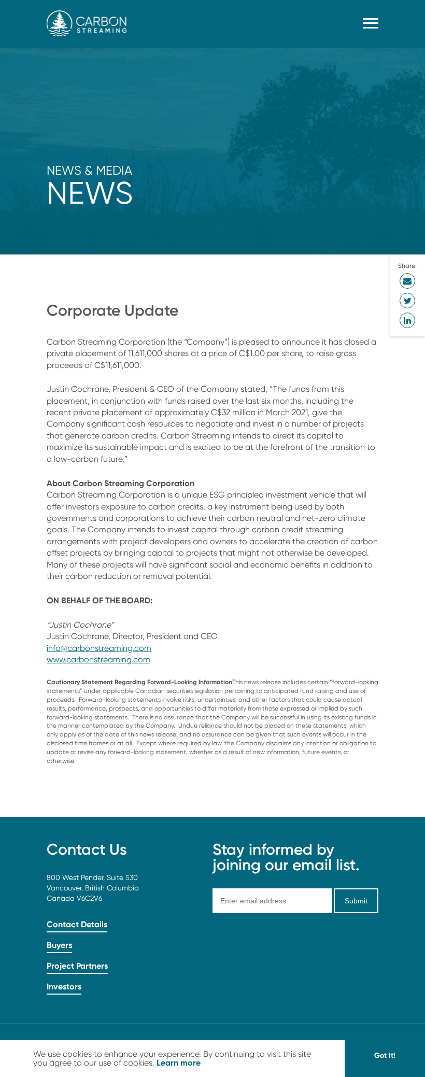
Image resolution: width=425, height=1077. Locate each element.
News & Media (89, 170)
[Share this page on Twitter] (407, 300)
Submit (356, 901)
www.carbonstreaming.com (98, 659)
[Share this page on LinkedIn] (407, 320)
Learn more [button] (179, 1062)
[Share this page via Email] (407, 281)
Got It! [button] (384, 1055)
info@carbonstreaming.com (99, 648)
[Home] (86, 33)
